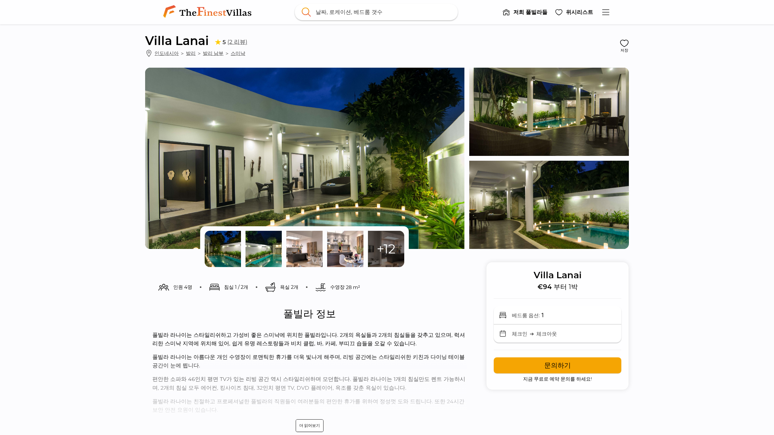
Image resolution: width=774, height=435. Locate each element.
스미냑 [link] (238, 53)
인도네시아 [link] (166, 53)
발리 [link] (191, 53)
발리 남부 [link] (213, 53)
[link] (208, 12)
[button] (525, 12)
